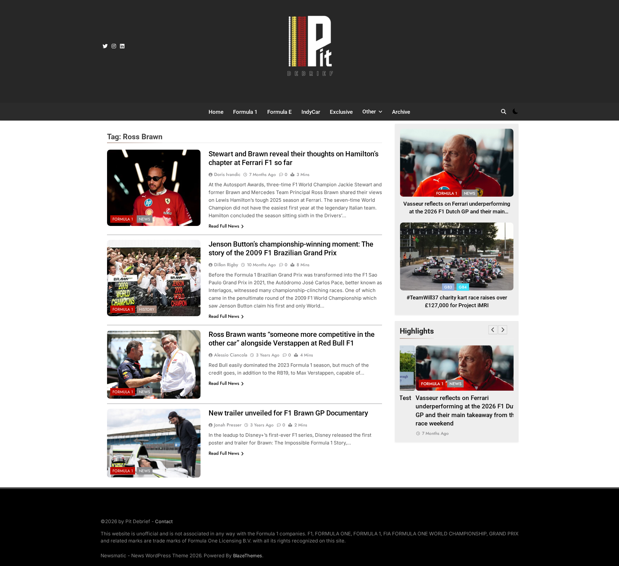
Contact (164, 521)
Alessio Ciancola (230, 355)
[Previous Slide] (492, 329)
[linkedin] (122, 46)
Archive (401, 112)
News (144, 219)
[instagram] (114, 46)
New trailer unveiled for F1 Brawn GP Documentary (288, 413)
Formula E (279, 112)
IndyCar (310, 112)
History (146, 309)
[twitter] (105, 46)
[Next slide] (502, 329)
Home (216, 112)
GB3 (448, 287)
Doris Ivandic (227, 174)
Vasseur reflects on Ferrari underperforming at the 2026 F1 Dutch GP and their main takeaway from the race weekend (456, 212)
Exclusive (341, 112)
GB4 (463, 287)
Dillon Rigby (226, 264)
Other (369, 111)
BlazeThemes (247, 555)
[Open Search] (503, 111)
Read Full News (224, 226)
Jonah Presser (227, 425)
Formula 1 (245, 112)
